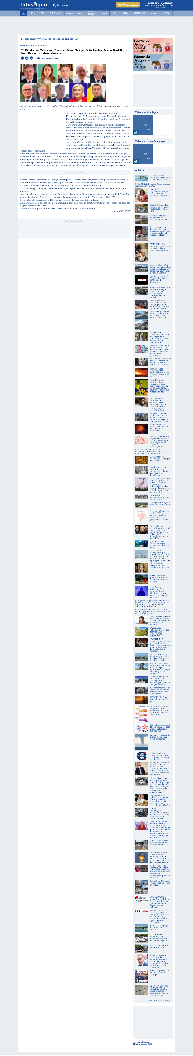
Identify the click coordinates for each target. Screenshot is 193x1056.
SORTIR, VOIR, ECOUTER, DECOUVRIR (91, 13)
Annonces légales (128, 5)
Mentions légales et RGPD (142, 1044)
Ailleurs (69, 13)
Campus (105, 13)
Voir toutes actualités (160, 1001)
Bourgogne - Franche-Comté (140, 13)
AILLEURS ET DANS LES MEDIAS (56, 13)
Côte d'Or (114, 13)
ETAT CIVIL (43, 13)
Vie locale (32, 13)
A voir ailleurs (166, 13)
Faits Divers (125, 13)
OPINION (154, 13)
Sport (79, 13)
